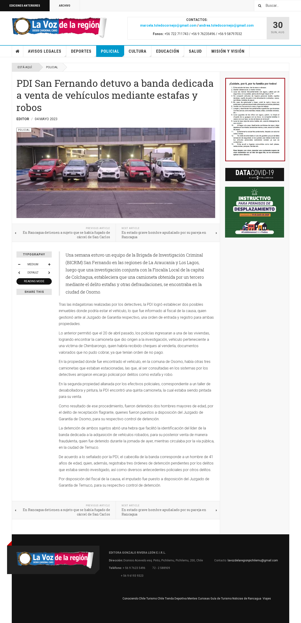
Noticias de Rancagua (246, 598)
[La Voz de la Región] (59, 27)
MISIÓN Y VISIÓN (228, 51)
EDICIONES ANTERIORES (24, 5)
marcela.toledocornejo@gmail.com (168, 25)
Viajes (267, 598)
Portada (17, 51)
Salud (195, 51)
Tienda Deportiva (176, 598)
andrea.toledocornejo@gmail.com (226, 25)
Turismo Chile (155, 598)
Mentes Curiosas (198, 598)
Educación (167, 51)
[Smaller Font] (19, 264)
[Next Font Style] (49, 272)
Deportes (81, 51)
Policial (110, 51)
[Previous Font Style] (19, 272)
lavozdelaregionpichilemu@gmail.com (253, 560)
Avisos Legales (44, 51)
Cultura (138, 51)
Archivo (64, 5)
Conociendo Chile (134, 598)
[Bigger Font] (49, 264)
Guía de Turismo (221, 598)
